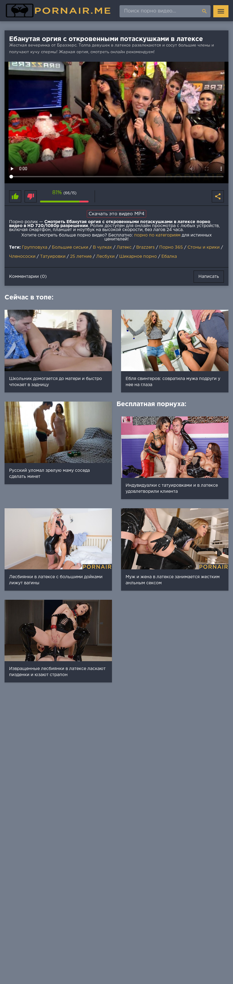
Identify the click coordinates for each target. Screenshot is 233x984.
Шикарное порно (138, 256)
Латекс (124, 247)
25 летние (81, 256)
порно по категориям (157, 235)
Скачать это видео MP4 (116, 214)
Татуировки (53, 256)
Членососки (22, 256)
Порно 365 (171, 247)
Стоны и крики (203, 247)
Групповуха (34, 247)
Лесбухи (105, 256)
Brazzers (145, 247)
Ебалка (169, 256)
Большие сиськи (70, 247)
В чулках (102, 247)
